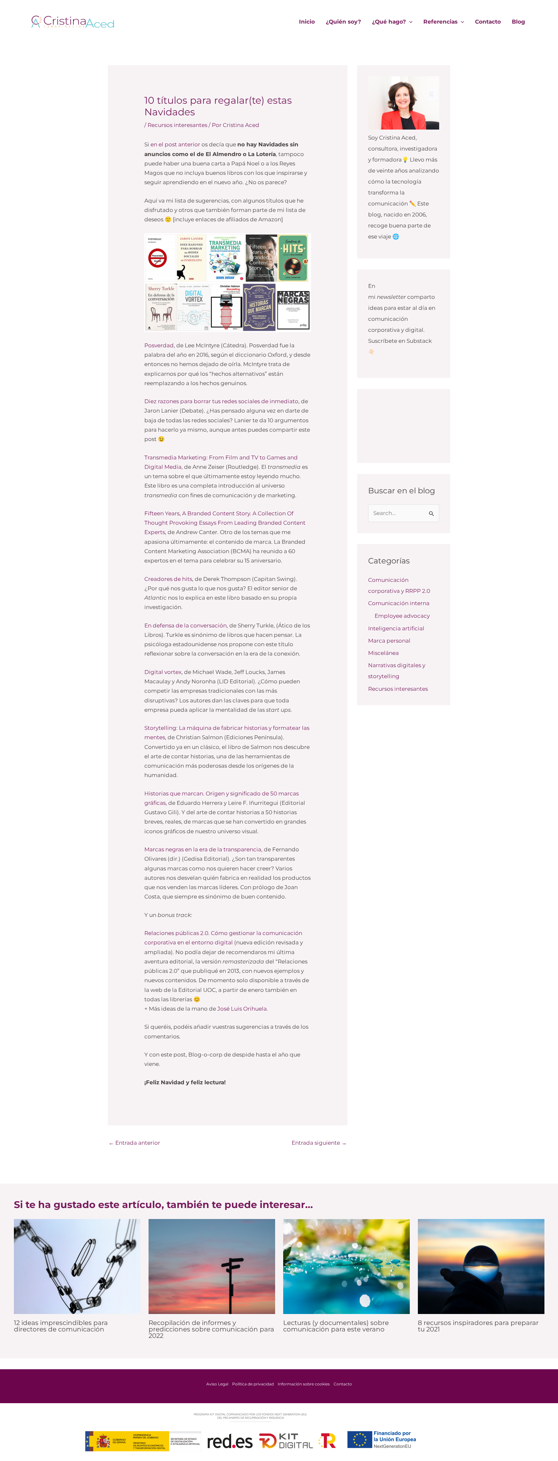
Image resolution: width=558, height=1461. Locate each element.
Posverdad (159, 345)
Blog (518, 21)
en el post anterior (175, 144)
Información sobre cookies (304, 1384)
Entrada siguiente (319, 1143)
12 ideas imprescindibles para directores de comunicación (61, 1326)
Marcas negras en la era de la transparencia (202, 849)
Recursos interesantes (177, 125)
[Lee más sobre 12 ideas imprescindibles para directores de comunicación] (77, 1266)
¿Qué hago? (389, 21)
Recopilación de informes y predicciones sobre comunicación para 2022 (211, 1329)
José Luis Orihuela (242, 1008)
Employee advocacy (402, 616)
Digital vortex (162, 672)
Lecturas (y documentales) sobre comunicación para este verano (336, 1326)
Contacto (488, 21)
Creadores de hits (168, 579)
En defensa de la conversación (185, 625)
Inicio (307, 21)
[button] (409, 21)
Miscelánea (383, 653)
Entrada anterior (134, 1143)
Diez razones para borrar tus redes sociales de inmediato (221, 401)
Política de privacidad (253, 1384)
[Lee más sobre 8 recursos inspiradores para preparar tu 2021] (481, 1266)
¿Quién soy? (343, 21)
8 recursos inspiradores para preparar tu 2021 (478, 1326)
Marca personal (389, 640)
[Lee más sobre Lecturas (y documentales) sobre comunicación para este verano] (346, 1266)
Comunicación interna (398, 603)
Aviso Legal (217, 1384)
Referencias (440, 21)
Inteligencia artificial (396, 628)
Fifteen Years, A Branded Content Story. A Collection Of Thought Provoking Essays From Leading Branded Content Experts (224, 522)
